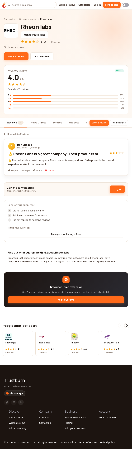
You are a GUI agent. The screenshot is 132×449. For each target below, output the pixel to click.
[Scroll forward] (126, 325)
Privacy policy (68, 442)
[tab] (15, 123)
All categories (16, 417)
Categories (84, 4)
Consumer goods (27, 19)
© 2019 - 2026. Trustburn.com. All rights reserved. (31, 442)
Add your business (75, 428)
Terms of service (88, 442)
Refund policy (107, 442)
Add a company (17, 428)
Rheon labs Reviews (18, 134)
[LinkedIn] (21, 402)
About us (44, 417)
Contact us (45, 422)
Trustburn (14, 380)
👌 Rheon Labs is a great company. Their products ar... (54, 153)
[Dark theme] (125, 5)
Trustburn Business (75, 417)
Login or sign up (108, 417)
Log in (97, 4)
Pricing (69, 422)
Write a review (67, 4)
